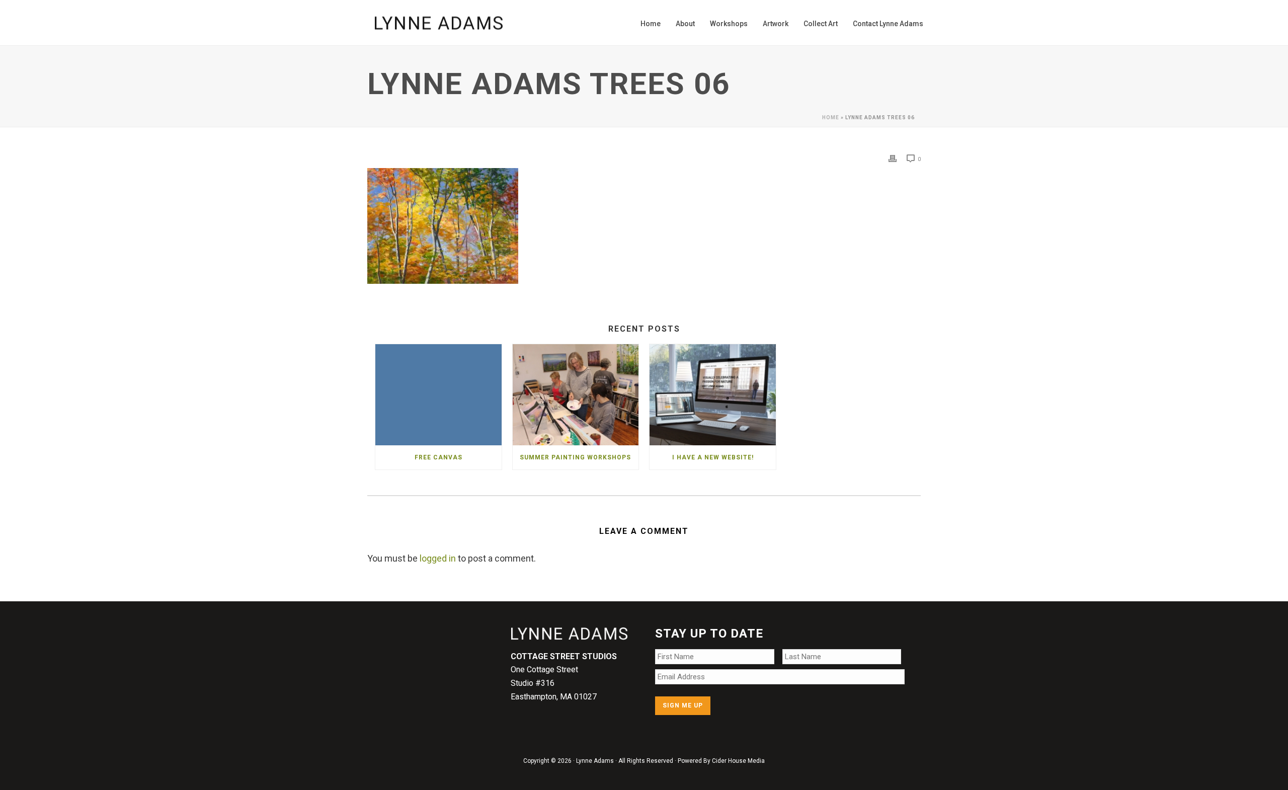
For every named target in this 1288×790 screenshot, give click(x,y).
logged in (438, 558)
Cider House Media (738, 760)
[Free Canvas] (438, 394)
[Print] (893, 157)
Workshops (729, 24)
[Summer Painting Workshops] (576, 394)
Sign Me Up (683, 705)
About (685, 24)
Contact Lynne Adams (888, 24)
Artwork (775, 24)
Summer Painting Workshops (575, 457)
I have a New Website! (713, 457)
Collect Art (820, 24)
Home (650, 24)
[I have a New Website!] (713, 394)
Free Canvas (438, 457)
